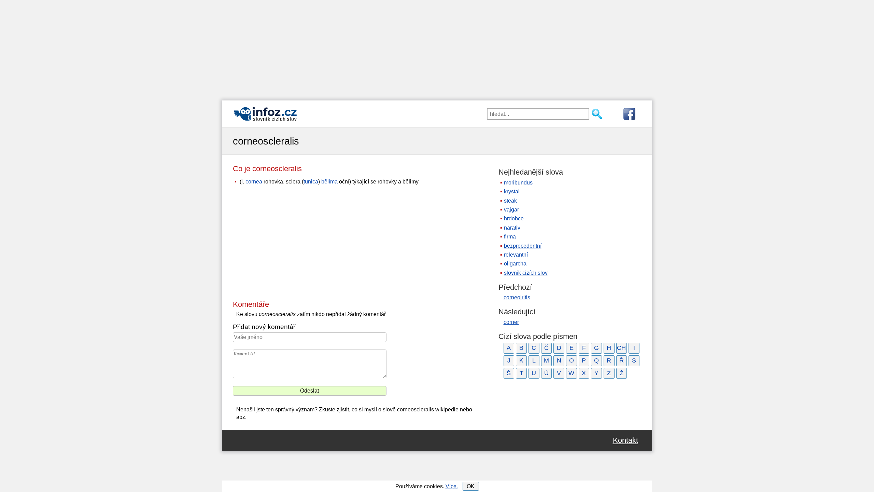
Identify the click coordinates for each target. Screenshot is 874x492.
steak (510, 201)
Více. (452, 486)
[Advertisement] (437, 48)
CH (621, 347)
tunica (311, 181)
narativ (512, 228)
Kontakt (625, 440)
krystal (512, 191)
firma (510, 237)
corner (511, 322)
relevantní (516, 255)
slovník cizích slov (526, 273)
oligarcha (515, 263)
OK (471, 486)
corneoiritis (517, 297)
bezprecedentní (522, 246)
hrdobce (514, 218)
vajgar (511, 210)
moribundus (518, 183)
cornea (253, 181)
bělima (329, 181)
